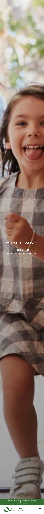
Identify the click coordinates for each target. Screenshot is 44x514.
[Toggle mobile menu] (40, 508)
